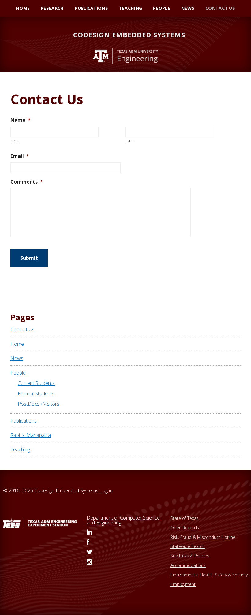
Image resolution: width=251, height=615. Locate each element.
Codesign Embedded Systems (129, 34)
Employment (183, 584)
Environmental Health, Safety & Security (209, 575)
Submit (29, 258)
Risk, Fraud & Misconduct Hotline (202, 537)
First (15, 141)
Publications (23, 420)
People (18, 372)
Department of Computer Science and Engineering (123, 520)
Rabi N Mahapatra (30, 435)
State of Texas (184, 518)
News (16, 358)
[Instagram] (89, 562)
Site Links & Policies (189, 556)
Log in (106, 490)
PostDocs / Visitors (38, 404)
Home (17, 344)
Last (130, 141)
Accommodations (188, 565)
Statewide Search (187, 546)
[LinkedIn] (89, 532)
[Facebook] (88, 542)
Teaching (20, 449)
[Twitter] (89, 552)
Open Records (184, 528)
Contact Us (22, 329)
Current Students (36, 383)
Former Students (36, 393)
